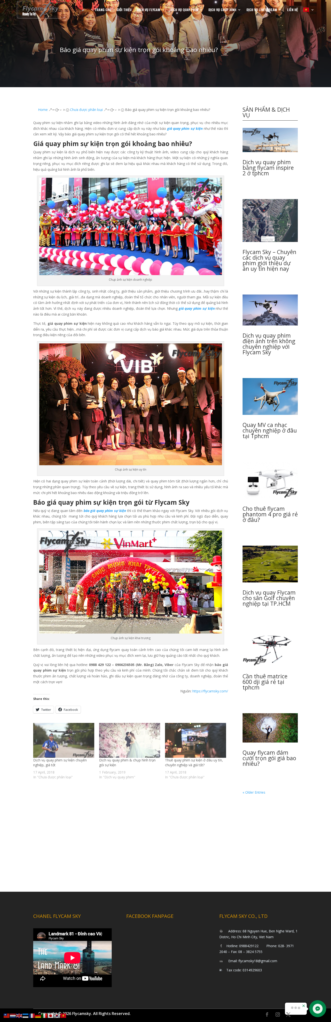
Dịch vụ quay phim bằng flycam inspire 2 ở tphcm (268, 167)
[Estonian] (26, 1015)
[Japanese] (51, 1015)
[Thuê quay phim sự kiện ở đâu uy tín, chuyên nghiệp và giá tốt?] (195, 740)
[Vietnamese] (308, 9)
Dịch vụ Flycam (148, 9)
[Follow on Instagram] (277, 1014)
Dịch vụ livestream (261, 9)
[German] (38, 1015)
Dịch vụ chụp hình (222, 9)
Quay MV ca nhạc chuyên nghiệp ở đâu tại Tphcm (270, 430)
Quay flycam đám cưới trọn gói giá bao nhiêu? (269, 758)
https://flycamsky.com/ (210, 691)
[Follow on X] (288, 1014)
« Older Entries (254, 792)
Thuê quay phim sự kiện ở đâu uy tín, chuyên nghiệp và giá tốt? (194, 762)
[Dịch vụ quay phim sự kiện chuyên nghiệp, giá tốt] (63, 740)
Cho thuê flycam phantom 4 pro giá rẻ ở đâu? (270, 514)
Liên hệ (292, 9)
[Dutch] (13, 1015)
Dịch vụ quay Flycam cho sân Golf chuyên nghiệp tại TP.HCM (269, 597)
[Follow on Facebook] (267, 1014)
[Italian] (44, 1015)
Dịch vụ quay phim (184, 9)
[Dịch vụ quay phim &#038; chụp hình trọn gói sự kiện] (129, 740)
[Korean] (57, 1015)
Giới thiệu (124, 9)
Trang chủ (103, 9)
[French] (32, 1015)
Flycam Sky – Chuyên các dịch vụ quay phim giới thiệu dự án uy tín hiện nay (269, 260)
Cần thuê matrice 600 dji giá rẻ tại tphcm (265, 681)
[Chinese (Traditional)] (7, 1015)
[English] (19, 1015)
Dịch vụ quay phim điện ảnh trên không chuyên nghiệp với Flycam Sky (269, 344)
